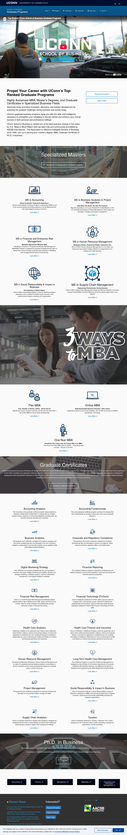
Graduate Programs (17, 12)
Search (104, 11)
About (47, 11)
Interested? (80, 11)
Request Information (53, 808)
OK (117, 830)
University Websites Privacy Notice (67, 832)
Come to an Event (52, 812)
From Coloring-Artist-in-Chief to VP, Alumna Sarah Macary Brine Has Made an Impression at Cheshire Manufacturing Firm (23, 819)
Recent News (17, 802)
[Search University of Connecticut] (114, 3)
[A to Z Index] (118, 3)
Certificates (68, 11)
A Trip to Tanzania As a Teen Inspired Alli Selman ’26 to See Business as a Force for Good (24, 825)
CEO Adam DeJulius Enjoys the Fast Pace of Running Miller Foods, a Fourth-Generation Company (24, 813)
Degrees (56, 11)
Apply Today (51, 817)
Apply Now (92, 11)
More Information (103, 830)
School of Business (14, 9)
